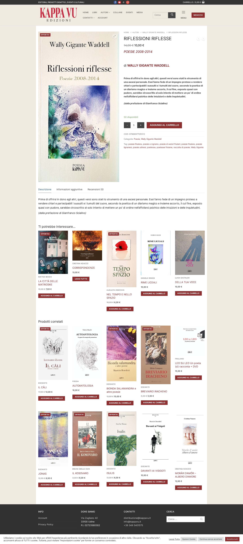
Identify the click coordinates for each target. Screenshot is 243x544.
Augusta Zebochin (115, 290)
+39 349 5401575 (133, 525)
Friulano (179, 359)
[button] (114, 36)
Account (42, 518)
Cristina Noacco (80, 263)
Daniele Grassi (148, 278)
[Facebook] (115, 2)
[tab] (44, 189)
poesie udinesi (139, 147)
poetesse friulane (164, 147)
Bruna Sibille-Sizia (81, 469)
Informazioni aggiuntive (69, 189)
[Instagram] (123, 2)
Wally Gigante (197, 147)
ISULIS (110, 473)
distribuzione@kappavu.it (137, 518)
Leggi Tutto (174, 539)
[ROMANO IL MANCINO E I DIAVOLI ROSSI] (203, 39)
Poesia (137, 139)
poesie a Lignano (150, 144)
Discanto (42, 383)
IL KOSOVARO (80, 473)
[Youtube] (119, 2)
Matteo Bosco (45, 277)
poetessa (151, 147)
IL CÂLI (42, 387)
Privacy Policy (45, 524)
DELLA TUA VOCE (185, 282)
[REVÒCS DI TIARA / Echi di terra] (198, 39)
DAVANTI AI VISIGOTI (153, 470)
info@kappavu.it (132, 521)
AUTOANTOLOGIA (82, 385)
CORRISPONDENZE (83, 267)
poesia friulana (135, 144)
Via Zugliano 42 (89, 518)
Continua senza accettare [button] (211, 539)
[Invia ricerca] (172, 15)
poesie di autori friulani (170, 144)
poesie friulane (188, 144)
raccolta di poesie (182, 147)
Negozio (198, 15)
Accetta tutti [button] (232, 539)
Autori (135, 32)
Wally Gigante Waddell (153, 32)
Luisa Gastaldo (182, 278)
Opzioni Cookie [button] (188, 539)
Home (126, 32)
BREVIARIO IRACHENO (154, 391)
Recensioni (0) (96, 189)
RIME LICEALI (149, 282)
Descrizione (44, 189)
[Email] (127, 2)
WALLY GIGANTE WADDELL (148, 65)
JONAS (42, 473)
